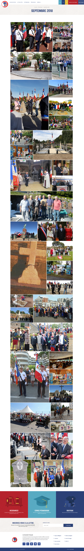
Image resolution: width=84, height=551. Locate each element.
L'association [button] (13, 2)
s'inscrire (68, 525)
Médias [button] (39, 2)
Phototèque (40, 7)
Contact (56, 538)
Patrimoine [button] (26, 2)
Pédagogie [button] (33, 2)
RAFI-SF (67, 541)
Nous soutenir (57, 541)
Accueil (35, 7)
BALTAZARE (72, 549)
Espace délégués (58, 535)
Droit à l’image (68, 538)
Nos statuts (57, 544)
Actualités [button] (20, 2)
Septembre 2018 (46, 7)
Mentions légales (68, 535)
